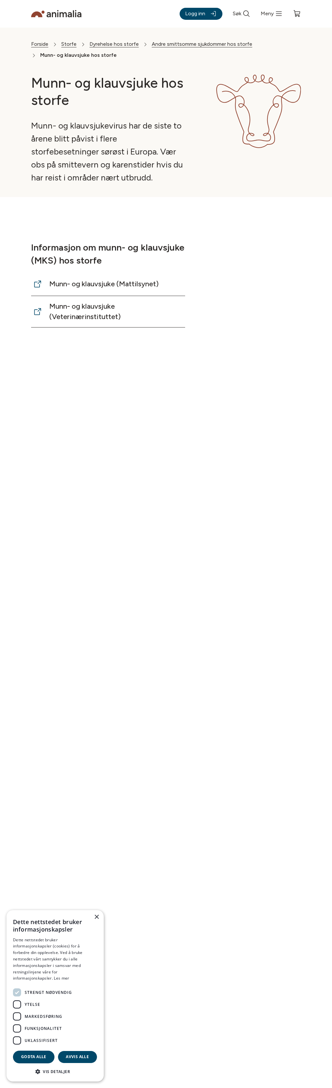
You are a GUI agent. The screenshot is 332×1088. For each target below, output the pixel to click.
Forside (39, 44)
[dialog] (55, 996)
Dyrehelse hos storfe (114, 44)
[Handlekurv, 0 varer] (297, 14)
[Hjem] (56, 14)
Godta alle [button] (33, 1056)
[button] (55, 1071)
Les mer (61, 978)
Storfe (69, 44)
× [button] (96, 917)
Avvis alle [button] (77, 1056)
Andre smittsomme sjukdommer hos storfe (202, 44)
